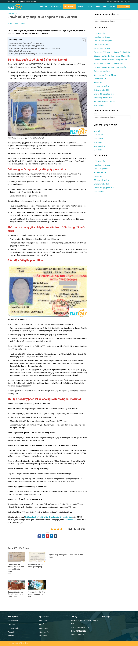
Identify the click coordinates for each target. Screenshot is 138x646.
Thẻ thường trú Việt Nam (103, 98)
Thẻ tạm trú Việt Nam (102, 71)
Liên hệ (112, 6)
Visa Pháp (43, 621)
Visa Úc (42, 624)
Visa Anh (11, 632)
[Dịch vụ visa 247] (18, 6)
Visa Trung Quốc (14, 624)
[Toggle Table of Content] (82, 40)
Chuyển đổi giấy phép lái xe (104, 94)
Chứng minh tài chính (101, 90)
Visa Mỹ (97, 131)
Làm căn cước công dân (103, 41)
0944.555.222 (71, 520)
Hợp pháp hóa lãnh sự (102, 37)
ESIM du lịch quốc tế (101, 86)
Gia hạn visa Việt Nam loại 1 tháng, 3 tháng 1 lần (112, 52)
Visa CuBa (98, 142)
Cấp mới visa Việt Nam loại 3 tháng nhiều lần (110, 60)
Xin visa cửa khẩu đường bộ (104, 101)
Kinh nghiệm (101, 6)
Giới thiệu (43, 6)
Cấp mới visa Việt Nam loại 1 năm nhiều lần (110, 67)
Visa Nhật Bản (13, 621)
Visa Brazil (98, 150)
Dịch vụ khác (69, 6)
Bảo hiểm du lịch (100, 79)
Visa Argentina (99, 146)
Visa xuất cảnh (99, 105)
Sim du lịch (98, 82)
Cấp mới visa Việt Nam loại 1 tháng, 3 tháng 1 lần (112, 56)
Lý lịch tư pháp (99, 33)
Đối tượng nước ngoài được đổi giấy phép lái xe (27, 46)
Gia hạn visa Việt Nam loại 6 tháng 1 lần (108, 64)
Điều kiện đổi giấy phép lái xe (20, 51)
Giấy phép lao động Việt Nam (105, 75)
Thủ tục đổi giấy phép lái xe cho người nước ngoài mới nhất (31, 54)
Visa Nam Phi (44, 632)
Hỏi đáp (81, 6)
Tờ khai (90, 6)
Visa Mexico (98, 139)
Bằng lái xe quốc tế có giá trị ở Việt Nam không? (27, 43)
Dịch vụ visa (55, 6)
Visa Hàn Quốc (13, 628)
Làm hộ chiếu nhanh (101, 45)
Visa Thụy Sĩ (44, 636)
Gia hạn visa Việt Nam (102, 48)
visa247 (22, 23)
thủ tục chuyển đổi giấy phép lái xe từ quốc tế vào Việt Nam (48, 517)
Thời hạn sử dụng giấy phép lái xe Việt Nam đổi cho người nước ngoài (35, 48)
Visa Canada (98, 135)
